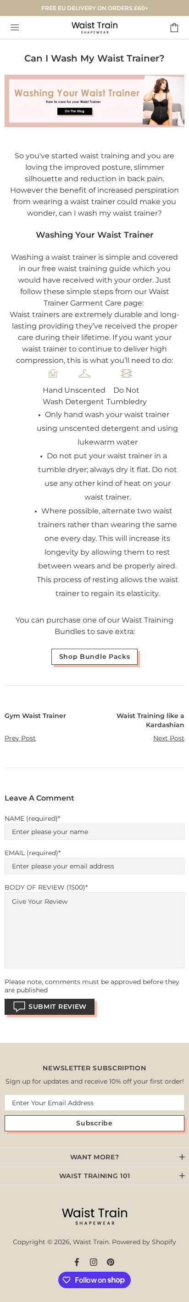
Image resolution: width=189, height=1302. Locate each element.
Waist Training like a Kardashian (150, 720)
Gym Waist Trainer (35, 716)
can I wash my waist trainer (108, 213)
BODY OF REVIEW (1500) (45, 887)
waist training (104, 155)
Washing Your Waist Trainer (95, 235)
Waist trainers (35, 314)
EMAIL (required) (31, 853)
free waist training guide (86, 268)
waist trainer (73, 257)
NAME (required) (31, 818)
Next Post (168, 738)
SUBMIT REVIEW (57, 1006)
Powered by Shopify (144, 1242)
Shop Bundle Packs (94, 656)
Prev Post (20, 738)
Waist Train (94, 27)
